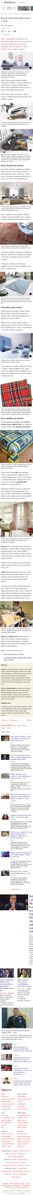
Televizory (15, 1174)
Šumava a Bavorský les (7, 1139)
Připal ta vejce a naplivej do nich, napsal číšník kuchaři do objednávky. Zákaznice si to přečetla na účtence (21, 835)
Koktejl (12, 840)
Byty (14, 725)
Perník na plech (21, 1127)
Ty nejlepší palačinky (23, 1115)
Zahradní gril (20, 1165)
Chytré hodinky (23, 1174)
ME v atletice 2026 (6, 1122)
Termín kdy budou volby (8, 1104)
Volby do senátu (5, 1106)
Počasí (12, 780)
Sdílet (11, 31)
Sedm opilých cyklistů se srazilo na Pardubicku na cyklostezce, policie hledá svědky (20, 738)
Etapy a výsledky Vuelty (23, 1099)
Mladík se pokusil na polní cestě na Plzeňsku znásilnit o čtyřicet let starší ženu (20, 855)
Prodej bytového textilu (10, 658)
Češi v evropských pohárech (16, 1156)
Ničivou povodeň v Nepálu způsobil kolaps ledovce (19, 872)
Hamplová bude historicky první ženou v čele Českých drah (20, 816)
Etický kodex (16, 1185)
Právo (2, 25)
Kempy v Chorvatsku (7, 1134)
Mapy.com (15, 1151)
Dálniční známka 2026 (23, 1136)
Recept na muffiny (22, 1117)
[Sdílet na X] (31, 720)
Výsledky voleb (5, 1101)
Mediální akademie (6, 1185)
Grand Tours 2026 (22, 1109)
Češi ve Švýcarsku (6, 1141)
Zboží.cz (21, 654)
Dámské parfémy (18, 1171)
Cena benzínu (21, 1153)
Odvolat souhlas (8, 1187)
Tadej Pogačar (21, 1104)
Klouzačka (23, 1162)
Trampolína (9, 1162)
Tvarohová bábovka (23, 1122)
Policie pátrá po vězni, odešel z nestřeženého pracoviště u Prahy (24, 983)
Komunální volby (6, 1109)
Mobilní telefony (22, 1168)
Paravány (14, 654)
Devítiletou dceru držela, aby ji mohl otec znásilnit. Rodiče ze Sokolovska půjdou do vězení (20, 796)
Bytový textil (7, 654)
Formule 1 (4, 1125)
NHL (2, 1127)
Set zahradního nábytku (9, 1165)
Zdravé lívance (21, 1120)
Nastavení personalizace (22, 1187)
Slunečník (16, 1162)
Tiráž (27, 1183)
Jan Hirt (19, 1101)
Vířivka (27, 1165)
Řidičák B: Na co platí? (23, 1141)
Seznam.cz (23, 2)
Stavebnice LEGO (7, 1171)
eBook (5, 31)
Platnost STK (21, 1146)
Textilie (19, 725)
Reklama (17, 1183)
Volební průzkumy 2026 (8, 1099)
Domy (24, 725)
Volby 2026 (4, 1096)
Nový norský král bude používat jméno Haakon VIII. (15, 1031)
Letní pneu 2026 (22, 1134)
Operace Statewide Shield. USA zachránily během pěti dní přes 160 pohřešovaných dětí (7, 985)
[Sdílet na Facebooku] (28, 720)
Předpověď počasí (25, 1151)
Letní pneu (27, 1171)
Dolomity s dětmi (6, 1146)
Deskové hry (7, 1174)
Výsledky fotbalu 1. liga (7, 1117)
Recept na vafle (21, 1125)
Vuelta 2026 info (21, 1096)
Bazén (14, 1159)
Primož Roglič (21, 1106)
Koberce (9, 728)
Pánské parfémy (15, 1177)
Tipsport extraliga (6, 1120)
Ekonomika (13, 819)
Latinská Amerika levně (7, 1143)
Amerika (12, 761)
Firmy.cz (11, 660)
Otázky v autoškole (22, 1143)
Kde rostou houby (11, 1153)
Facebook (5, 1183)
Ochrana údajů (26, 1185)
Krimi (11, 742)
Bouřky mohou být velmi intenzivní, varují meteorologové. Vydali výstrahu (21, 776)
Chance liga (4, 1115)
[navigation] (2, 2)
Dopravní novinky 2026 (23, 1139)
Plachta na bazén (23, 1159)
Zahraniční (13, 875)
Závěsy (3, 728)
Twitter (11, 1183)
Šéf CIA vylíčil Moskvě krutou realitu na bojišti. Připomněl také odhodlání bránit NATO (20, 757)
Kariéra (23, 1183)
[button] (16, 61)
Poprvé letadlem (5, 1136)
